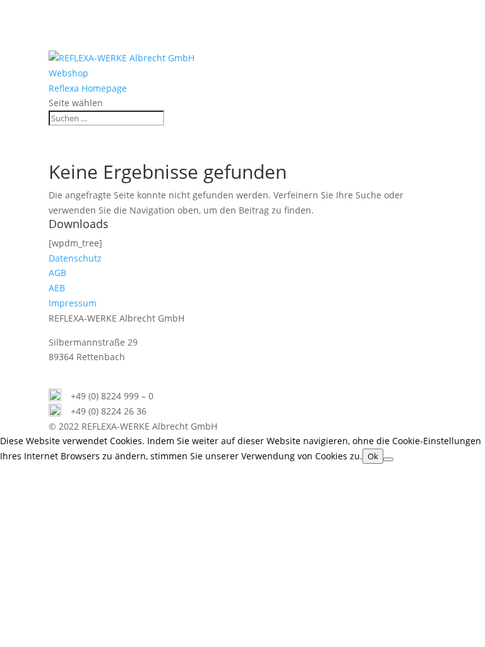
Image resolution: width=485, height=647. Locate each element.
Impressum (73, 303)
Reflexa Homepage (88, 88)
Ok (373, 456)
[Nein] (388, 459)
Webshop (68, 73)
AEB (57, 288)
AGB (57, 273)
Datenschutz (75, 258)
